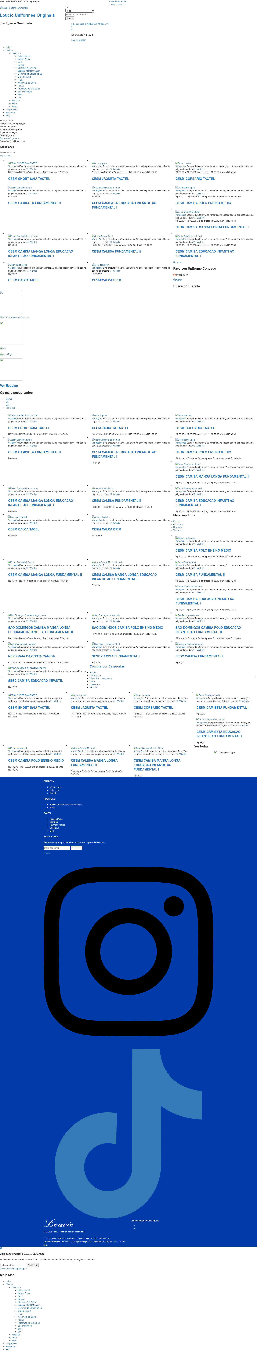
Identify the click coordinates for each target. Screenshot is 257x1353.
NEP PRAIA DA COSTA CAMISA (31, 656)
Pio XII (21, 85)
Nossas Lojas (115, 4)
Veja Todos (5, 155)
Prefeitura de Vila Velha (29, 88)
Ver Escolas (9, 385)
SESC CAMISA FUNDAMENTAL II (116, 656)
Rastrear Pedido (57, 824)
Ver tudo (177, 530)
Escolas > (16, 1287)
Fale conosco (77, 23)
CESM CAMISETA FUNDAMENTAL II (34, 203)
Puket (14, 103)
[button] (2, 676)
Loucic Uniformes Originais (27, 15)
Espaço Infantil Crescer (29, 70)
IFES (20, 79)
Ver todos (10, 407)
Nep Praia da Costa (27, 82)
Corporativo (11, 109)
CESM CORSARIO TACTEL (195, 178)
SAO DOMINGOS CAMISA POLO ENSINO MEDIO (127, 627)
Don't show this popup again (13, 1268)
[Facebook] (45, 853)
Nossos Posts (56, 818)
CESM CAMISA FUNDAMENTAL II (116, 251)
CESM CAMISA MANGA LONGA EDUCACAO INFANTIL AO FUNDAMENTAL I (40, 253)
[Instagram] (128, 1047)
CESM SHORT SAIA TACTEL (29, 178)
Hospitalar (10, 112)
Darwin (21, 64)
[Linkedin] (49, 853)
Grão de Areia (24, 76)
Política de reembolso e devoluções (66, 804)
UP (19, 97)
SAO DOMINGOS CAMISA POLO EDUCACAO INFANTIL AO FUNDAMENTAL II (208, 629)
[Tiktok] (128, 1217)
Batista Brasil (24, 55)
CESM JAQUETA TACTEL (110, 178)
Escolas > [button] (16, 52)
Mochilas (16, 100)
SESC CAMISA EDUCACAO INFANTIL (35, 680)
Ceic (20, 61)
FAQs (52, 807)
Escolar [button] (9, 49)
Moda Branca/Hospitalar (101, 678)
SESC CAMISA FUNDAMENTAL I (199, 656)
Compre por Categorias (107, 666)
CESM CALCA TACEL (23, 280)
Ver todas (201, 746)
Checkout (54, 827)
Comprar (177, 262)
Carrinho (54, 821)
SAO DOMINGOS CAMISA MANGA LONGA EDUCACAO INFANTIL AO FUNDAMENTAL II (40, 629)
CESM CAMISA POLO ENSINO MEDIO (203, 203)
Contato (53, 792)
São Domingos (25, 91)
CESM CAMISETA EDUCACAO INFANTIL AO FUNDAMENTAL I (219, 733)
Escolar (176, 521)
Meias (15, 106)
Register (82, 39)
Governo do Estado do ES (30, 73)
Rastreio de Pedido (118, 1)
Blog (8, 115)
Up (7, 401)
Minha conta (55, 787)
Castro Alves (24, 58)
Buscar (70, 18)
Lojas (8, 46)
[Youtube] (47, 853)
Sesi (20, 94)
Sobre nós (54, 789)
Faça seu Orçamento (10, 138)
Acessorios (95, 684)
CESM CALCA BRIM (106, 280)
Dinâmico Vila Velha (27, 67)
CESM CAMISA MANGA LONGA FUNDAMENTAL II (212, 227)
